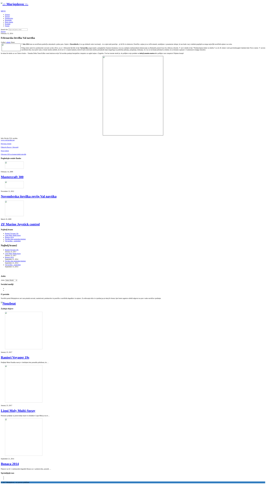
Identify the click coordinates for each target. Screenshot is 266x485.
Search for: (4, 29)
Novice (7, 16)
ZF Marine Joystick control (20, 224)
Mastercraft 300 (12, 177)
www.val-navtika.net (8, 140)
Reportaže (8, 20)
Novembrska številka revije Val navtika (29, 196)
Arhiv (3, 280)
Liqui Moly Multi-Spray (13, 235)
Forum (7, 26)
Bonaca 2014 (9, 237)
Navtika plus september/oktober (15, 239)
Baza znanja (9, 22)
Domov (7, 15)
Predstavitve (9, 18)
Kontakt (7, 24)
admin (8, 42)
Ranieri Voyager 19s (11, 233)
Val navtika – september (13, 241)
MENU (3, 11)
